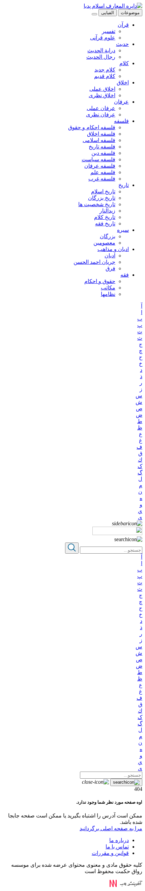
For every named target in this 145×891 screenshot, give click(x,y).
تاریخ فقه (105, 223)
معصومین (104, 243)
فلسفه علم (102, 172)
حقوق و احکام (99, 281)
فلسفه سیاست (98, 159)
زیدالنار (107, 211)
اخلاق (123, 82)
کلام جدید (104, 70)
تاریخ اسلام (103, 191)
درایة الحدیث (101, 50)
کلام (124, 63)
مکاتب (108, 287)
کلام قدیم (104, 76)
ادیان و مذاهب (113, 249)
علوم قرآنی (102, 37)
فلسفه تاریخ (102, 146)
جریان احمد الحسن (94, 262)
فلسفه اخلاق (101, 134)
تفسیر (108, 31)
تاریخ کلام (104, 217)
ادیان (110, 255)
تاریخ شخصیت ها (96, 204)
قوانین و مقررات (110, 853)
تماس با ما (117, 847)
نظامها (108, 294)
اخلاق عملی (102, 89)
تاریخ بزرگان (101, 198)
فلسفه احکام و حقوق (91, 127)
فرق (110, 268)
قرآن (123, 25)
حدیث (122, 44)
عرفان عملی (101, 108)
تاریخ (123, 185)
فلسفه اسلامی (99, 140)
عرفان (121, 102)
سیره (123, 230)
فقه (124, 275)
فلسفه (121, 121)
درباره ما (119, 840)
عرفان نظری (100, 114)
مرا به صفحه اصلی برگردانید (111, 828)
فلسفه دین (103, 153)
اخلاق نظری (102, 95)
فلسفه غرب (101, 179)
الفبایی (107, 12)
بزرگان (107, 236)
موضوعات (130, 12)
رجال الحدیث (100, 57)
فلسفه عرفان (99, 166)
